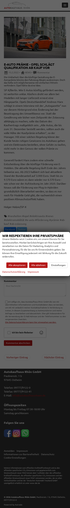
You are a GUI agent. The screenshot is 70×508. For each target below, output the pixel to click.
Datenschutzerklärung (13, 272)
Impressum (33, 272)
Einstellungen (58, 265)
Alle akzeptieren (16, 265)
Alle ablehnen (38, 265)
